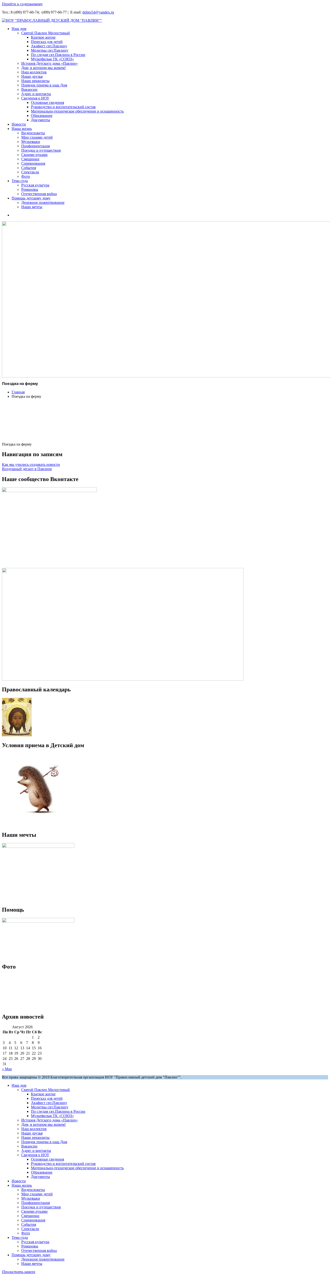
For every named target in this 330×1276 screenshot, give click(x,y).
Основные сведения (47, 102)
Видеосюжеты (33, 133)
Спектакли (30, 172)
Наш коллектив (34, 72)
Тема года (20, 181)
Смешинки (30, 159)
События (28, 168)
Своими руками (34, 155)
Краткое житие (43, 37)
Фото (25, 176)
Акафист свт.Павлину (49, 46)
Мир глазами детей (37, 137)
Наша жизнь (22, 129)
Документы (40, 120)
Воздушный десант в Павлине (27, 469)
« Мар (7, 1069)
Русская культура (35, 185)
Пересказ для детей (47, 42)
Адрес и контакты (36, 94)
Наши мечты (31, 207)
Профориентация (35, 146)
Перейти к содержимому (22, 4)
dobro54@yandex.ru (98, 12)
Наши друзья (32, 76)
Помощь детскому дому (31, 198)
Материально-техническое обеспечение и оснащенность (77, 111)
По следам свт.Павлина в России (58, 55)
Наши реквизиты (35, 81)
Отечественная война (39, 194)
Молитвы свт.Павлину (49, 50)
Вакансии (29, 89)
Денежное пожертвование (43, 202)
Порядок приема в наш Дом (44, 85)
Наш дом (19, 29)
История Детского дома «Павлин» (49, 63)
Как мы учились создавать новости (31, 464)
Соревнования (33, 163)
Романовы (29, 189)
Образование (41, 115)
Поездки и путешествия (41, 150)
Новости (19, 124)
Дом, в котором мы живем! (43, 68)
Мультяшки (30, 142)
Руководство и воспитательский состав (63, 107)
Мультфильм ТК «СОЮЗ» (52, 59)
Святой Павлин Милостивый (45, 33)
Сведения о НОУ (35, 98)
